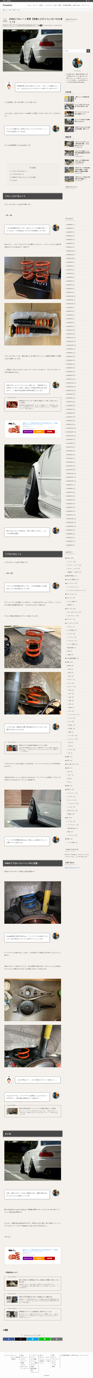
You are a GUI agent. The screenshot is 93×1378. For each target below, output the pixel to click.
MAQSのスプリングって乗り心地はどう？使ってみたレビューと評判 (38, 401)
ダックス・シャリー (74, 565)
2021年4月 (71, 458)
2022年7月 (71, 401)
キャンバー (72, 800)
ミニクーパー (72, 739)
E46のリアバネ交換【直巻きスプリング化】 (33, 745)
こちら (77, 856)
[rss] (86, 1)
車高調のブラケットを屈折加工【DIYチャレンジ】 (35, 1311)
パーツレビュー (73, 824)
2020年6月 (71, 496)
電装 (70, 831)
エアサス (71, 796)
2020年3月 (71, 507)
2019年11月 (71, 522)
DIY (70, 771)
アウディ (71, 679)
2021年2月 (71, 466)
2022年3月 (71, 417)
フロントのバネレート (19, 171)
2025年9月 (71, 262)
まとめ (14, 180)
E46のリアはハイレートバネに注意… (24, 177)
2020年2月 (71, 511)
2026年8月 (71, 224)
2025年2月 (71, 288)
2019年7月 (71, 537)
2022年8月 (71, 398)
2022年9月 (71, 394)
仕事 (70, 778)
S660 (70, 732)
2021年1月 (71, 469)
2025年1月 (71, 292)
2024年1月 (71, 334)
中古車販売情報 (73, 658)
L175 (71, 693)
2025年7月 (71, 270)
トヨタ (71, 711)
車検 (69, 839)
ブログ (70, 775)
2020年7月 (71, 492)
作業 (70, 662)
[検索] (89, 1)
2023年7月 (71, 356)
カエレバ (30, 426)
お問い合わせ (74, 1355)
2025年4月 (71, 281)
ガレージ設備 (72, 601)
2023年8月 (71, 353)
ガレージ (71, 598)
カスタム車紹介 (73, 579)
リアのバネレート (18, 174)
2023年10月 (71, 345)
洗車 (70, 651)
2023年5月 (71, 364)
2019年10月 (71, 526)
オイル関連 (72, 630)
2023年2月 (71, 375)
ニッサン (71, 718)
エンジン (72, 561)
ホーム (8, 1355)
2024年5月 (71, 318)
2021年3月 (71, 462)
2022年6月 (71, 405)
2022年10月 (71, 390)
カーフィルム (72, 594)
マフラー (71, 619)
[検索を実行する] (88, 51)
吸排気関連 (72, 647)
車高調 (71, 814)
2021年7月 (71, 447)
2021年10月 (71, 435)
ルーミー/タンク (73, 714)
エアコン (71, 626)
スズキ (71, 683)
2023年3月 (71, 371)
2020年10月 (71, 481)
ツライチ (71, 807)
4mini (70, 558)
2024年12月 (71, 296)
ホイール (71, 608)
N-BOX (71, 725)
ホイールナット (73, 615)
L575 (71, 704)
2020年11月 (71, 477)
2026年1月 (71, 247)
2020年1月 (71, 515)
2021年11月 (71, 432)
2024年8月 (71, 307)
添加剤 (70, 654)
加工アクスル (72, 810)
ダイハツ (72, 686)
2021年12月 (71, 428)
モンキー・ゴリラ (74, 568)
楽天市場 (49, 431)
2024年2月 (71, 330)
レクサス (71, 749)
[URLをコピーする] (56, 1339)
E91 (70, 676)
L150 (71, 690)
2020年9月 (71, 485)
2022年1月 (71, 424)
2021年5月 (71, 454)
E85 (70, 672)
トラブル (71, 821)
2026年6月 (71, 228)
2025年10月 (71, 258)
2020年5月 (71, 500)
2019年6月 (71, 541)
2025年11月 (71, 254)
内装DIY (71, 605)
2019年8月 (71, 534)
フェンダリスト (73, 587)
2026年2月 (71, 243)
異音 (69, 785)
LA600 (71, 707)
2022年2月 (71, 420)
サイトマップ (83, 1355)
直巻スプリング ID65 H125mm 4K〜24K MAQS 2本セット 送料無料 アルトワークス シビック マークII (40, 423)
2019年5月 (71, 545)
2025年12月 (71, 251)
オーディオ (72, 835)
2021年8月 (71, 443)
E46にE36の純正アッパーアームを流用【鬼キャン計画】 (37, 1108)
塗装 (69, 756)
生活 (69, 768)
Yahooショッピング (28, 431)
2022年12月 (71, 383)
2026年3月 (71, 239)
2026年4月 (71, 236)
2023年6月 (71, 360)
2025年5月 (71, 277)
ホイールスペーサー (74, 612)
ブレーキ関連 (72, 644)
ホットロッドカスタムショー (76, 590)
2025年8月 (71, 266)
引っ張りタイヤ (73, 764)
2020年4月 (71, 503)
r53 (70, 742)
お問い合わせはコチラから (72, 867)
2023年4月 (71, 368)
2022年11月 (71, 386)
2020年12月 (71, 473)
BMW (70, 665)
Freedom (7, 5)
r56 (70, 746)
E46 (41, 25)
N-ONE (71, 728)
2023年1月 (71, 379)
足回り (70, 789)
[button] (9, 1339)
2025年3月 (71, 285)
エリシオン (72, 735)
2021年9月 (71, 439)
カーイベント (72, 583)
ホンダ (71, 721)
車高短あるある (73, 828)
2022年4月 (71, 413)
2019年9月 (71, 530)
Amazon (39, 431)
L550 (71, 700)
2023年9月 (71, 349)
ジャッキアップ (73, 803)
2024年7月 (71, 311)
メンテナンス (72, 623)
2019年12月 (71, 518)
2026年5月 (71, 232)
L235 (71, 697)
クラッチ (71, 633)
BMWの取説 (72, 576)
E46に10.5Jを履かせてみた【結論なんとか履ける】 (36, 1297)
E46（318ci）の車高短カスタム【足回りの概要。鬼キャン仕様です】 (39, 1281)
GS (70, 753)
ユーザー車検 (72, 842)
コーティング (72, 640)
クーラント (72, 637)
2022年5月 (71, 409)
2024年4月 (71, 322)
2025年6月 (71, 273)
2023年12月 (71, 337)
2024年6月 (71, 315)
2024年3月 (71, 326)
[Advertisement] (77, 34)
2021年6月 (71, 451)
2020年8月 (71, 488)
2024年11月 (71, 300)
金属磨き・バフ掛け (74, 572)
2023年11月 (71, 341)
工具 (69, 760)
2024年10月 (71, 303)
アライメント (72, 793)
